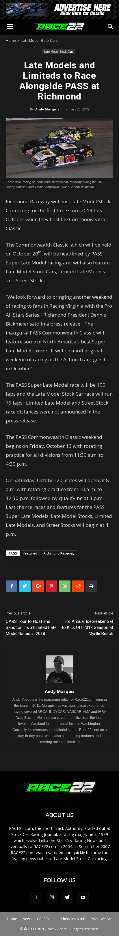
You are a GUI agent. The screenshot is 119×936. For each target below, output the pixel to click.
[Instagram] (51, 897)
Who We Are (102, 918)
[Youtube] (83, 897)
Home (11, 40)
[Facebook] (36, 897)
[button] (111, 27)
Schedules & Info (73, 918)
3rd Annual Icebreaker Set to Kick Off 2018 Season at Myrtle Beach (87, 627)
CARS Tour (45, 918)
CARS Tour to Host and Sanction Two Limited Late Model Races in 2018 (31, 627)
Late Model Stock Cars (39, 40)
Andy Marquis (47, 109)
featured (30, 553)
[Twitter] (67, 897)
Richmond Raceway (59, 553)
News (27, 918)
